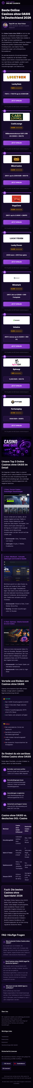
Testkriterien (5, 1036)
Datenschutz (5, 1039)
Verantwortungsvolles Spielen (10, 1045)
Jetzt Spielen (16, 101)
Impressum (5, 1042)
